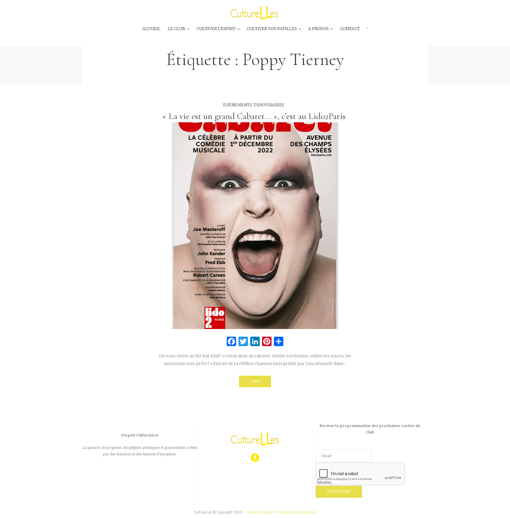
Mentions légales (259, 512)
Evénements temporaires (253, 104)
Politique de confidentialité (296, 512)
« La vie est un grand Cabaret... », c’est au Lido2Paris (255, 116)
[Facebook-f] (255, 457)
